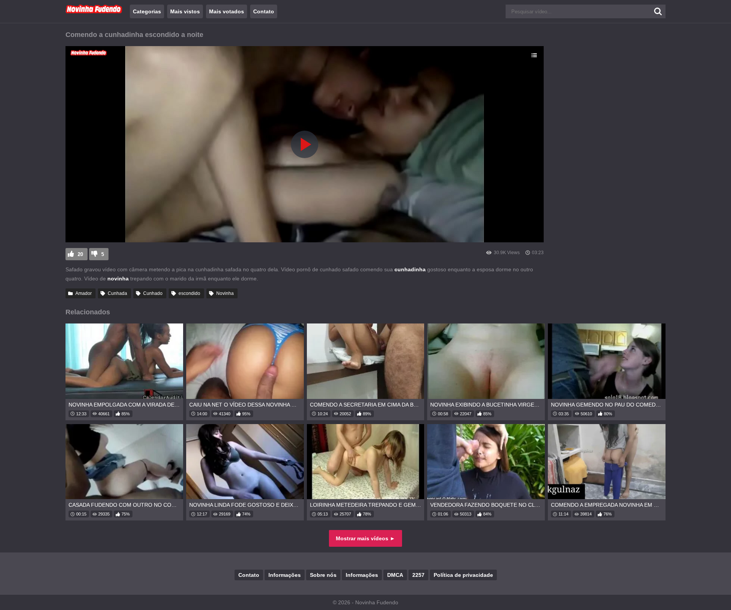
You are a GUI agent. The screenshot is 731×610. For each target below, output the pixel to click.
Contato (263, 11)
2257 (418, 575)
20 (80, 254)
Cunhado (153, 293)
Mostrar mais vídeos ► (365, 538)
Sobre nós (323, 575)
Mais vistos (185, 11)
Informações (284, 575)
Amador (83, 293)
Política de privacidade (463, 575)
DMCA (395, 575)
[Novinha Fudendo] (94, 12)
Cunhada (117, 293)
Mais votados (226, 11)
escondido (189, 293)
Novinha (225, 293)
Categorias (147, 11)
